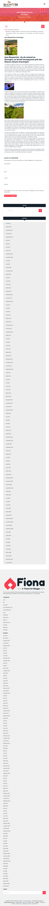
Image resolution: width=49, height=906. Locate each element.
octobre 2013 (9, 328)
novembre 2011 (9, 403)
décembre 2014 (9, 294)
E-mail (6, 178)
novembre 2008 (9, 522)
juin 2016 (8, 260)
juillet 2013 (8, 335)
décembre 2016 (9, 254)
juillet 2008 (8, 535)
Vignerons (17, 29)
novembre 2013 (9, 325)
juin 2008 (8, 538)
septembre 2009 (9, 488)
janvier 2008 (8, 555)
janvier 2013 (8, 355)
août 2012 (8, 372)
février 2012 (8, 393)
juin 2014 (8, 304)
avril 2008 (8, 545)
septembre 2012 (9, 369)
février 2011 (8, 430)
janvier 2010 (8, 474)
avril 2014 (8, 311)
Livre (4, 612)
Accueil (19, 16)
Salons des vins (6, 622)
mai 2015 (8, 277)
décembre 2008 (9, 518)
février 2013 (8, 352)
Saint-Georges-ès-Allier (11, 33)
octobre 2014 (9, 298)
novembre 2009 (9, 481)
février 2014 (8, 318)
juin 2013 (8, 338)
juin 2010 (8, 457)
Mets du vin (5, 617)
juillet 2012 (8, 376)
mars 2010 (8, 467)
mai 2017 (8, 243)
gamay (27, 31)
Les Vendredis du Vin (7, 607)
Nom (5, 171)
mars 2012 (8, 389)
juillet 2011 (8, 413)
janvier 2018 (8, 226)
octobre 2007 (9, 562)
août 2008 (8, 532)
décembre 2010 (9, 437)
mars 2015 (8, 284)
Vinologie (5, 630)
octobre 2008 (9, 525)
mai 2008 (8, 542)
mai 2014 (8, 308)
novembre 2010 (9, 440)
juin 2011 (8, 416)
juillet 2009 (8, 494)
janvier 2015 (8, 291)
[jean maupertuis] (24, 47)
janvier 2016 (8, 267)
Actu (4, 599)
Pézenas (5, 619)
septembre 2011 (9, 410)
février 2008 (8, 552)
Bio (4, 602)
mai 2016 (8, 264)
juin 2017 (8, 240)
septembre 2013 (9, 332)
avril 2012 (8, 386)
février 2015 (8, 287)
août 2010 (8, 450)
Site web (6, 184)
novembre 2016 (9, 257)
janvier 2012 (8, 396)
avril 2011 (8, 423)
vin (25, 33)
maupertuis (40, 31)
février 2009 (8, 511)
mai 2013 (8, 342)
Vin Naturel (41, 33)
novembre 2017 (9, 230)
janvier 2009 (8, 515)
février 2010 (8, 471)
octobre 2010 (9, 443)
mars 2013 (8, 348)
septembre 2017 (9, 237)
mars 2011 (8, 427)
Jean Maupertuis (33, 31)
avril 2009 (8, 505)
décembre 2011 (9, 399)
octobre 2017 (9, 233)
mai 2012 (8, 382)
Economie (5, 604)
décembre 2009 (9, 477)
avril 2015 (8, 281)
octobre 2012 (9, 365)
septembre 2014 (9, 301)
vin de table (35, 33)
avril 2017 (8, 247)
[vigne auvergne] (24, 111)
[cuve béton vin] (24, 86)
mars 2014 (8, 315)
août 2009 (8, 491)
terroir (18, 33)
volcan (7, 35)
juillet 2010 (8, 454)
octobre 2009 (9, 484)
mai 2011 (8, 420)
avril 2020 (8, 223)
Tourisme (5, 624)
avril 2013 (8, 345)
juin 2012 (8, 379)
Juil (43, 26)
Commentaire (7, 163)
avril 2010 (8, 464)
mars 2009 (8, 508)
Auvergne (13, 31)
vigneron (22, 33)
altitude (8, 31)
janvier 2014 (8, 321)
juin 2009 (8, 498)
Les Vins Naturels (26, 16)
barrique (18, 31)
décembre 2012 (9, 359)
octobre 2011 (9, 406)
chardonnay (23, 31)
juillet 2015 (8, 274)
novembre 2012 (9, 362)
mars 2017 (8, 250)
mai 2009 (8, 501)
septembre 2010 (9, 447)
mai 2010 (8, 460)
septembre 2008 (9, 528)
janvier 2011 (8, 433)
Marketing (5, 614)
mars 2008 (8, 549)
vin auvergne (29, 33)
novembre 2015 (9, 271)
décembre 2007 (9, 559)
